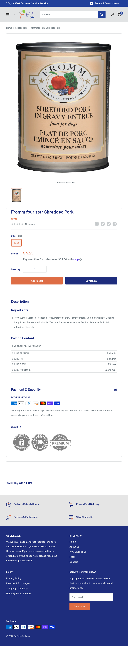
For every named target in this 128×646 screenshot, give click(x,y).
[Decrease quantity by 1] (26, 269)
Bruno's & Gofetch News (107, 3)
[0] (119, 14)
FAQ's (72, 556)
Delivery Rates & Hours (18, 593)
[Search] (102, 14)
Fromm (14, 219)
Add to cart (37, 280)
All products (21, 27)
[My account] (112, 14)
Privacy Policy (13, 578)
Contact (73, 561)
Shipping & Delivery (17, 588)
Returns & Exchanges (18, 583)
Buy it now (91, 280)
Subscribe (79, 606)
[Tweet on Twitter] (109, 223)
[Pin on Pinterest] (103, 223)
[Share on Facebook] (97, 223)
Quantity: (16, 269)
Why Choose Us (77, 551)
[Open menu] (7, 14)
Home (9, 27)
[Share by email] (115, 223)
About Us (74, 546)
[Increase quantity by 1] (43, 269)
